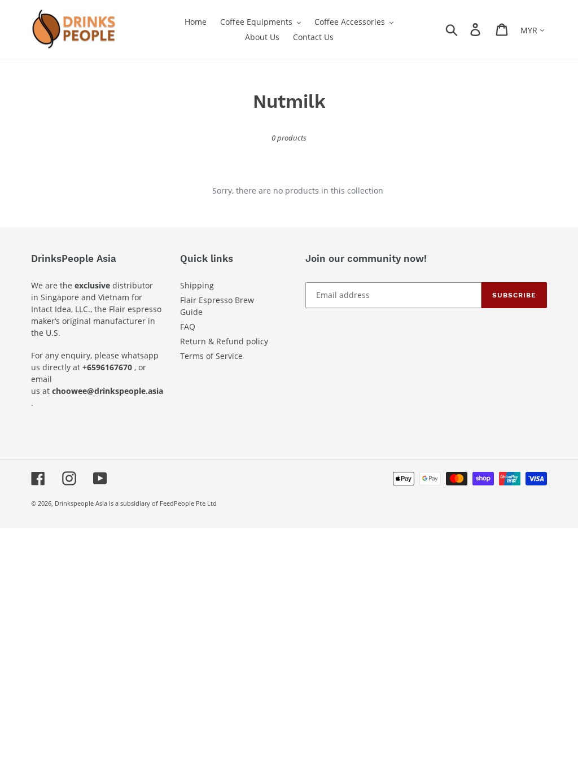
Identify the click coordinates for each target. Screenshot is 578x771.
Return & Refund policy (224, 341)
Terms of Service (211, 356)
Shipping (197, 285)
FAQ (187, 326)
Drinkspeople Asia (81, 503)
